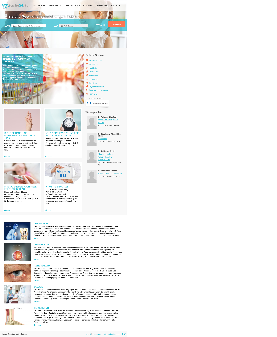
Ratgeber (87, 5)
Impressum (97, 334)
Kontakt (88, 334)
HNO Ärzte (93, 94)
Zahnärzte (93, 83)
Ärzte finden (39, 5)
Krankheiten (101, 5)
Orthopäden (93, 79)
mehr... (8, 156)
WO (56, 25)
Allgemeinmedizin (105, 119)
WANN (101, 24)
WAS (7, 25)
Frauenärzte (94, 71)
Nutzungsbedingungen (111, 334)
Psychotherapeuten (96, 86)
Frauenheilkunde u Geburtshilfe (110, 173)
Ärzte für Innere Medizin (98, 90)
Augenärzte (93, 64)
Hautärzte (93, 68)
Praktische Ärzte (95, 60)
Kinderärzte (93, 75)
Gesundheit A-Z (55, 5)
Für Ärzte (115, 5)
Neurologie (102, 138)
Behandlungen (73, 5)
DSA (124, 334)
